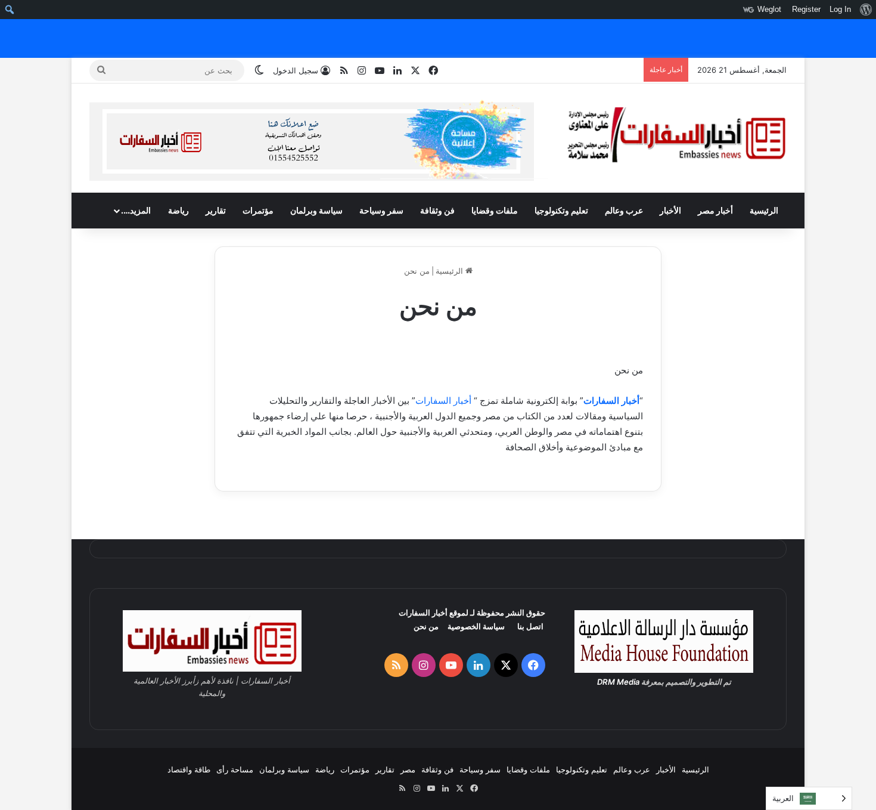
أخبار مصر (715, 210)
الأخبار (670, 210)
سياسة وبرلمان (316, 210)
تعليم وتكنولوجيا (561, 210)
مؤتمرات (258, 210)
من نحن (426, 626)
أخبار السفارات (611, 400)
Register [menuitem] (806, 9)
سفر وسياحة (381, 210)
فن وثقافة (437, 210)
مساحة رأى (234, 769)
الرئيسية (764, 210)
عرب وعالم (624, 210)
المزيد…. (136, 210)
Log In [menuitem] (840, 9)
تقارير (216, 210)
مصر (407, 769)
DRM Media (618, 682)
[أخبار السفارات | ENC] (676, 135)
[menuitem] (865, 9)
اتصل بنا (530, 626)
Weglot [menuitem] (769, 9)
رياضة (178, 210)
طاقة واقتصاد (188, 769)
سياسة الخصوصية (476, 626)
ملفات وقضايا (494, 210)
